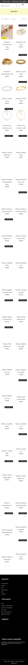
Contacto (3, 594)
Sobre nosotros (4, 583)
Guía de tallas (4, 590)
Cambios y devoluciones (7, 605)
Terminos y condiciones (6, 607)
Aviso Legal (3, 610)
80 (8, 19)
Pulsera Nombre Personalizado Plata (7, 181)
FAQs (2, 587)
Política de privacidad (6, 612)
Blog (2, 592)
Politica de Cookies (5, 614)
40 (6, 19)
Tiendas (3, 585)
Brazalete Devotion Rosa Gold (7, 44)
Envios (2, 603)
